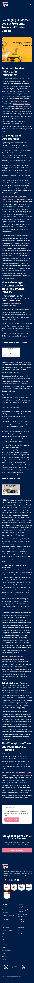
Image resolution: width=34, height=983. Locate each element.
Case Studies (21, 922)
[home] (6, 4)
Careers (4, 959)
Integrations (21, 927)
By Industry (5, 919)
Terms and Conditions (17, 980)
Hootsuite (4, 956)
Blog (19, 930)
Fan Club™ (5, 912)
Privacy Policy (5, 980)
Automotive (5, 922)
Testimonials (21, 925)
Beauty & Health (6, 925)
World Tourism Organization (21, 104)
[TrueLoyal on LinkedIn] (15, 880)
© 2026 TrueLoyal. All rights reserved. (12, 976)
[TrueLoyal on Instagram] (9, 880)
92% (14, 724)
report (10, 255)
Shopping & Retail (7, 930)
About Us (4, 944)
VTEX (3, 953)
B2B (3, 939)
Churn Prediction (6, 910)
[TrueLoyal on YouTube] (18, 880)
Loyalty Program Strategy (25, 907)
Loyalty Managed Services (23, 910)
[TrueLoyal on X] (12, 880)
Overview (4, 907)
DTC (3, 936)
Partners (4, 947)
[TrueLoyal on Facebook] (6, 880)
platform (5, 904)
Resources (21, 919)
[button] (30, 4)
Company (5, 942)
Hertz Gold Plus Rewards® (11, 150)
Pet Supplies (5, 927)
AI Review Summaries (8, 915)
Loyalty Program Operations (22, 915)
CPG (3, 933)
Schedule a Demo (7, 962)
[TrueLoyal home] (7, 866)
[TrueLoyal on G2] (6, 887)
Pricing (20, 933)
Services (21, 904)
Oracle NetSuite (6, 950)
